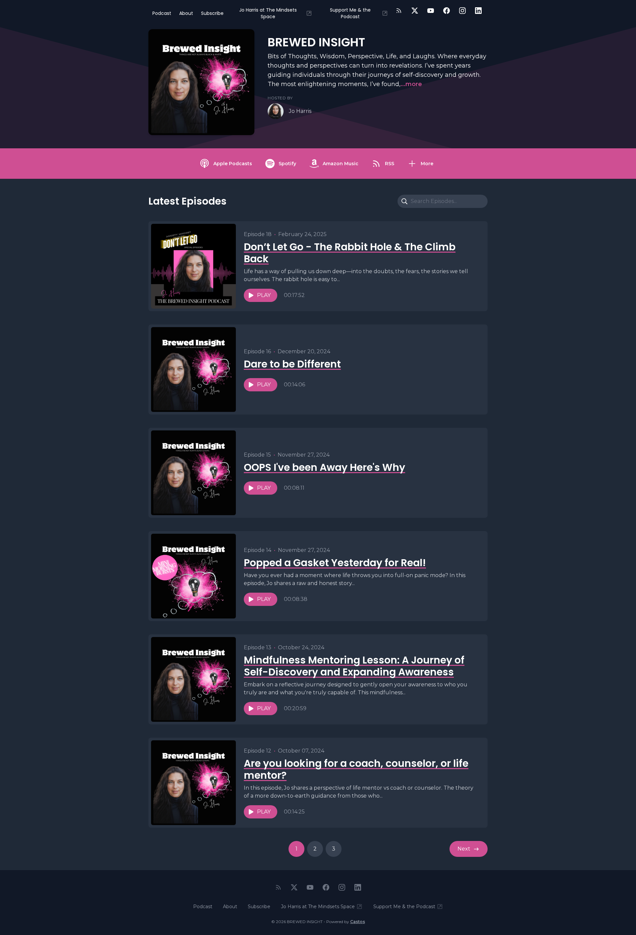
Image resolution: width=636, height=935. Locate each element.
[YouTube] (430, 10)
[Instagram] (462, 10)
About (186, 13)
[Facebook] (446, 10)
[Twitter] (414, 10)
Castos (357, 921)
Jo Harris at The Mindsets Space (268, 13)
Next (463, 849)
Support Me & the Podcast (350, 13)
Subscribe (212, 13)
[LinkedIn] (478, 10)
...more (411, 84)
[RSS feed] (398, 10)
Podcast (161, 13)
